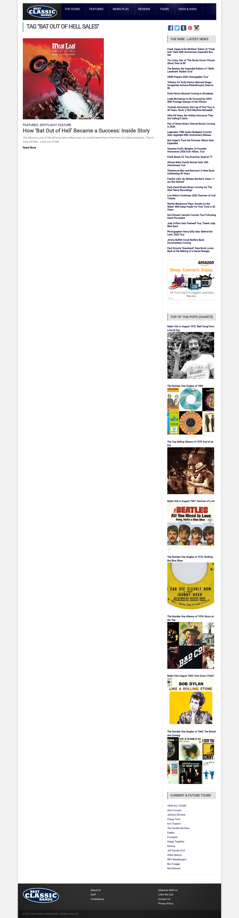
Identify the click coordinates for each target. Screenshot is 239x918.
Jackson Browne (176, 814)
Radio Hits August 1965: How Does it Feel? (190, 675)
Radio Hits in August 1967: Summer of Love (191, 501)
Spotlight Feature (55, 125)
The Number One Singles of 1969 (185, 386)
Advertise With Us (168, 890)
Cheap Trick (173, 819)
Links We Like (165, 894)
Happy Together (175, 841)
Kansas (171, 846)
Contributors (97, 899)
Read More (29, 147)
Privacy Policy (165, 903)
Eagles (171, 832)
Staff (93, 894)
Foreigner (172, 837)
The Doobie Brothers (178, 828)
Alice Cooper (174, 810)
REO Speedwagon (176, 859)
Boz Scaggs (173, 864)
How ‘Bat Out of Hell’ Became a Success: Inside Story (86, 130)
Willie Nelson (174, 855)
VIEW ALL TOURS (176, 805)
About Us (96, 890)
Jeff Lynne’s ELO (176, 850)
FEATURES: (31, 125)
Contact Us (164, 899)
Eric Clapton (174, 823)
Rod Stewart (173, 868)
